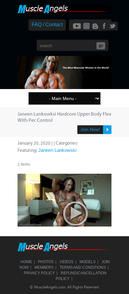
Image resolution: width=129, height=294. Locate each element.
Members (44, 267)
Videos (66, 262)
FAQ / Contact (47, 24)
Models (87, 262)
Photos (46, 262)
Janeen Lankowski (57, 150)
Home (26, 262)
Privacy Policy (39, 273)
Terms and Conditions (82, 267)
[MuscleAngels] (64, 11)
